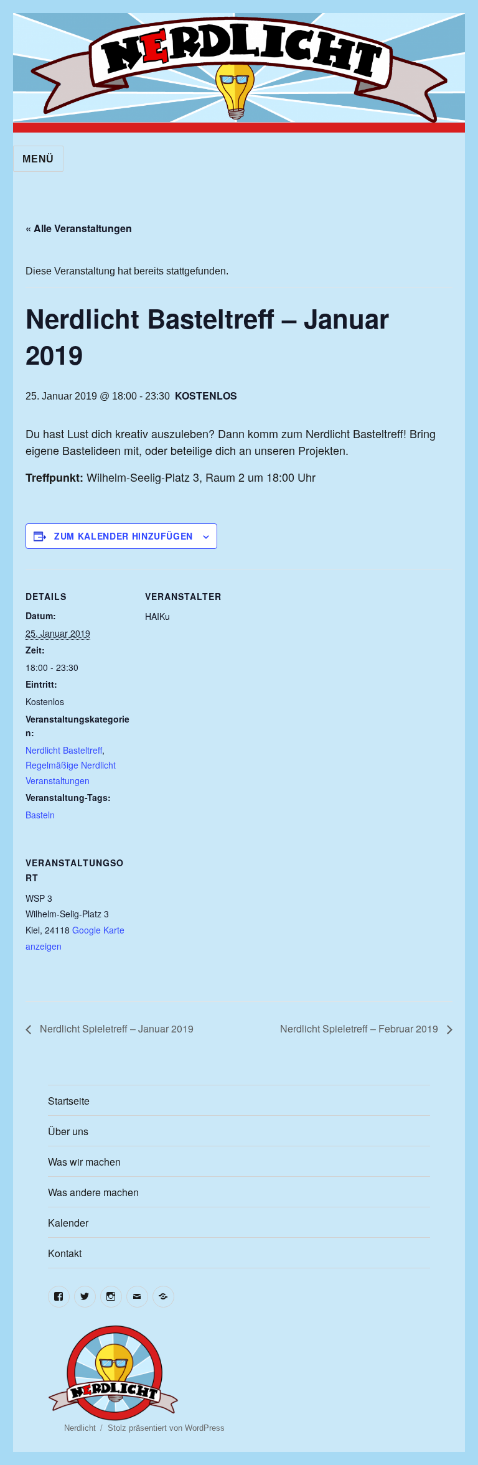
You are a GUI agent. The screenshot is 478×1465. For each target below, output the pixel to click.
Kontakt (65, 1253)
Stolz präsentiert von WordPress (166, 1428)
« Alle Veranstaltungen (79, 228)
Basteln (40, 814)
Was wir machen (84, 1161)
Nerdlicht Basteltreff (64, 750)
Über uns (68, 1131)
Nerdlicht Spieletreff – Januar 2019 (115, 1028)
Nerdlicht (80, 1428)
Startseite (69, 1100)
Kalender (68, 1222)
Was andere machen (93, 1192)
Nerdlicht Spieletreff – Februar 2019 (360, 1028)
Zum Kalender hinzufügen (123, 536)
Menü (38, 159)
